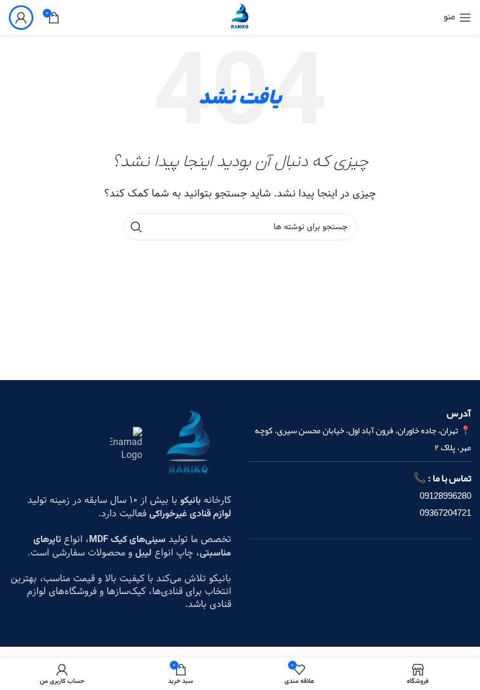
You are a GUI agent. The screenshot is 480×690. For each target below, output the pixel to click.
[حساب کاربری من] (21, 17)
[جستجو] (136, 226)
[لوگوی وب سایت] (240, 17)
